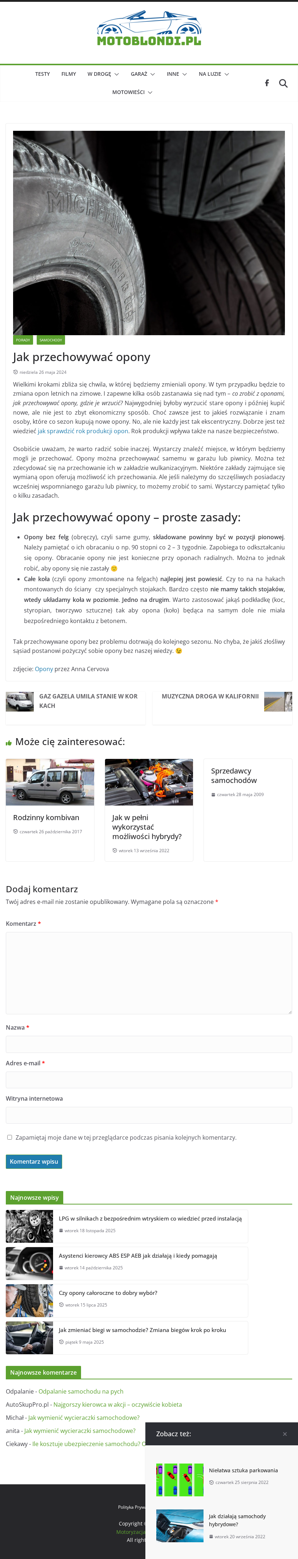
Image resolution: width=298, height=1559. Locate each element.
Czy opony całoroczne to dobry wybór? (108, 1292)
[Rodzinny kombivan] (50, 763)
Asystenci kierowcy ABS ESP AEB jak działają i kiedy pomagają (138, 1255)
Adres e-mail (25, 1063)
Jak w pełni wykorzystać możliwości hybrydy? (147, 826)
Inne (173, 73)
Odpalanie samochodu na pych (81, 1391)
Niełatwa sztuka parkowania (243, 1470)
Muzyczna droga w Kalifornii (210, 696)
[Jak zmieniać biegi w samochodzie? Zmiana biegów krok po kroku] (29, 1337)
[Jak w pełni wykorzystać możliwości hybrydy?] (149, 763)
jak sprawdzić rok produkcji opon (83, 431)
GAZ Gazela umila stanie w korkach (88, 701)
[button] (115, 74)
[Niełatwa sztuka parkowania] (180, 1468)
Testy (42, 73)
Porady (23, 339)
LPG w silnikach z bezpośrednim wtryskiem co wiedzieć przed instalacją (150, 1218)
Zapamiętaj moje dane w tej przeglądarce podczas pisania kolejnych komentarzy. (126, 1137)
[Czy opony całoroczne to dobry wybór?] (29, 1300)
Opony (44, 669)
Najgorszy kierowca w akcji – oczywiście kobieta (117, 1405)
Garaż (139, 73)
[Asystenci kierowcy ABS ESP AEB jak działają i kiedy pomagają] (29, 1263)
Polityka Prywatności (138, 1507)
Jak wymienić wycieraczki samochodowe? (84, 1418)
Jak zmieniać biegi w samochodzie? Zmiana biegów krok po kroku (142, 1329)
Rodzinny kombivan (46, 817)
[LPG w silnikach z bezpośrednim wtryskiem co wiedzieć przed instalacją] (29, 1226)
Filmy (68, 73)
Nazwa (17, 1027)
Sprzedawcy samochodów (234, 775)
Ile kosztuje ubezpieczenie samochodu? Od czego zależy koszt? (118, 1444)
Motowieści (128, 92)
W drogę (99, 73)
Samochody (51, 339)
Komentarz (23, 924)
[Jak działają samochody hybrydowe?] (180, 1514)
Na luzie (210, 73)
